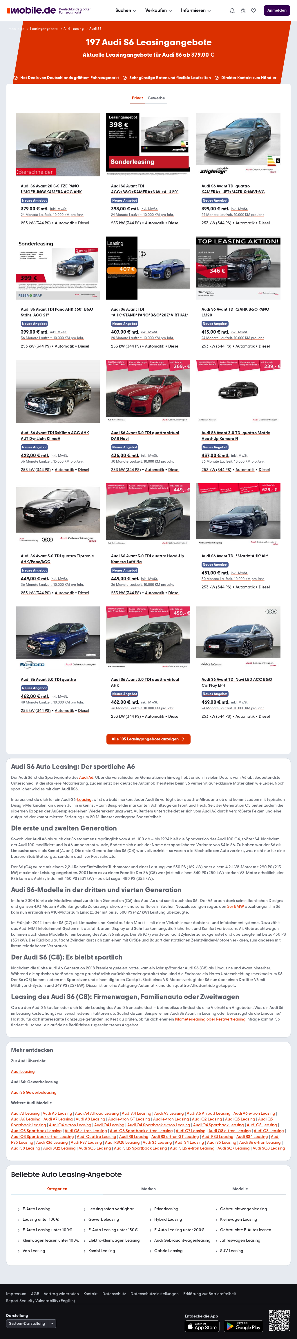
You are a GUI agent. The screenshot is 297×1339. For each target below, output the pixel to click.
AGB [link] (35, 1294)
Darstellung (17, 1315)
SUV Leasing (231, 1250)
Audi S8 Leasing (25, 1148)
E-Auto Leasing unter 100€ (47, 1229)
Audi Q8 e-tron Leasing (230, 1130)
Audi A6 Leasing (26, 1119)
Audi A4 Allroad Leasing (97, 1113)
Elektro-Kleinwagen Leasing (114, 1240)
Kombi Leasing (101, 1250)
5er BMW (235, 906)
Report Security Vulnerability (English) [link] (40, 1301)
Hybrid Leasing (168, 1219)
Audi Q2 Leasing (207, 1119)
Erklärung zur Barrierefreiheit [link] (209, 1294)
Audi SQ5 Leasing (95, 1148)
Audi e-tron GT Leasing (129, 1119)
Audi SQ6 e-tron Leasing (192, 1148)
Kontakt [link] (91, 1294)
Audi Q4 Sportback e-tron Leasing (158, 1125)
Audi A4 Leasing (136, 1113)
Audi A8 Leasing (90, 1119)
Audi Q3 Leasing (240, 1119)
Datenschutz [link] (114, 1294)
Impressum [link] (16, 1294)
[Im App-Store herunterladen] (204, 1326)
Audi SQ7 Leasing (234, 1148)
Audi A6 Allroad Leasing (209, 1113)
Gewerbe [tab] (156, 98)
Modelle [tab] (240, 1188)
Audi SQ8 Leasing (269, 1148)
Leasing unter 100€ (41, 1219)
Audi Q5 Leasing (262, 1125)
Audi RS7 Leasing (86, 1142)
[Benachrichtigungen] (232, 10)
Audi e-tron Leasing (171, 1119)
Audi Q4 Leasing (109, 1125)
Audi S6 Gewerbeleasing (34, 1092)
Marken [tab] (148, 1188)
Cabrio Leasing (168, 1250)
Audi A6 (86, 777)
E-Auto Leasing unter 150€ (113, 1229)
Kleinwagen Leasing (238, 1219)
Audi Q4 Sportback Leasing (218, 1125)
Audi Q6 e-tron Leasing (86, 1130)
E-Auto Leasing (36, 1208)
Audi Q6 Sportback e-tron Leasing (141, 1130)
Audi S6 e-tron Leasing (260, 1142)
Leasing (84, 799)
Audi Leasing (74, 29)
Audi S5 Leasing (221, 1142)
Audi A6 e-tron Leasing (254, 1113)
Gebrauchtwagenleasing (243, 1208)
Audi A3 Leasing (57, 1113)
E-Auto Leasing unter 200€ (179, 1229)
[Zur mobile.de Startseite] (54, 10)
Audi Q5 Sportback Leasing (36, 1130)
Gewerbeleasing (103, 1219)
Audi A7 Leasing (58, 1119)
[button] (58, 172)
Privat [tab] (137, 98)
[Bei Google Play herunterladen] (243, 1326)
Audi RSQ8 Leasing (122, 1142)
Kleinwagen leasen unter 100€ (51, 1240)
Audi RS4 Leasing (252, 1136)
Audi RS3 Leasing (217, 1136)
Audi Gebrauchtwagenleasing (182, 1240)
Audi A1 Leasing (25, 1113)
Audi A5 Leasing (169, 1113)
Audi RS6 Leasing (52, 1142)
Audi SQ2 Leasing (59, 1148)
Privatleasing (166, 1208)
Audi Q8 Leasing (269, 1130)
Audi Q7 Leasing (191, 1130)
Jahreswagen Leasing (240, 1240)
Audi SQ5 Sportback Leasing (140, 1148)
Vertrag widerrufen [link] (61, 1294)
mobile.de (16, 29)
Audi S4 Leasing (189, 1142)
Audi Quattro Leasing (96, 1136)
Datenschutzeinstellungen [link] (155, 1294)
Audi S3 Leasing (157, 1142)
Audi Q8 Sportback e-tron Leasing (42, 1136)
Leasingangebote (44, 29)
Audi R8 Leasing (133, 1136)
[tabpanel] (148, 1230)
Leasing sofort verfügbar (111, 1208)
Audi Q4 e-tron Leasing (70, 1125)
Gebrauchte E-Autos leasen (245, 1229)
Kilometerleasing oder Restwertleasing (210, 1019)
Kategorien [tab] (56, 1188)
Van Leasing (34, 1250)
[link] (243, 10)
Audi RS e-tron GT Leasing (175, 1136)
